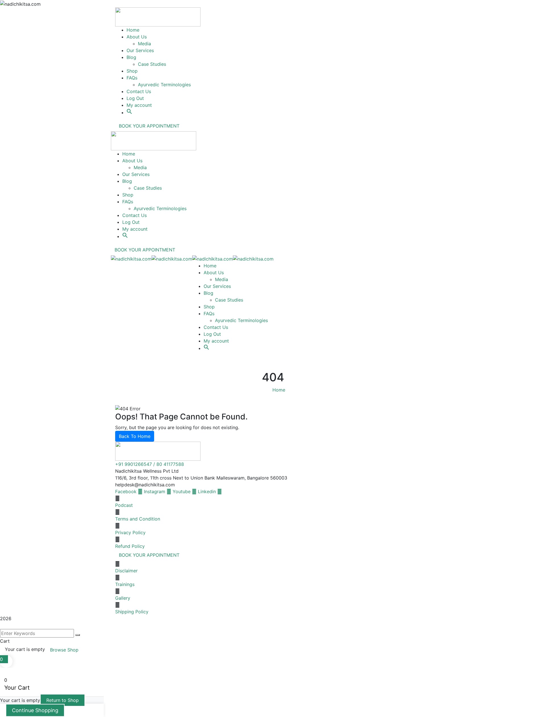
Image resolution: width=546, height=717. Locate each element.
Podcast (124, 505)
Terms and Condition (137, 519)
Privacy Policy (130, 532)
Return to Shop (62, 700)
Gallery (122, 598)
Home (278, 390)
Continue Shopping (35, 710)
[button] (129, 108)
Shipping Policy (131, 611)
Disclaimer (126, 570)
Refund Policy (130, 546)
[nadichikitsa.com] (131, 258)
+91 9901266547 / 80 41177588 (149, 464)
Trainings (125, 584)
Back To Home (134, 436)
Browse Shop (64, 650)
